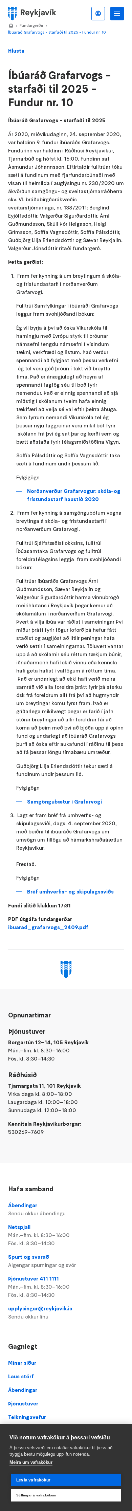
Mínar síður (22, 1362)
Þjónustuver (23, 1403)
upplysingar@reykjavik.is (40, 1312)
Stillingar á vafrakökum (36, 1495)
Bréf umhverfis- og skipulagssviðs (70, 891)
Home (11, 26)
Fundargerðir (31, 25)
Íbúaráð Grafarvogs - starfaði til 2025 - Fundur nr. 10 (57, 32)
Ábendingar (37, 1209)
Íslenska (98, 13)
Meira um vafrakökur (30, 1462)
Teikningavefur (27, 1417)
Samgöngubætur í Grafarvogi (64, 801)
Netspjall (39, 1235)
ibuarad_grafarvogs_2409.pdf (48, 927)
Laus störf (21, 1376)
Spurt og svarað (42, 1260)
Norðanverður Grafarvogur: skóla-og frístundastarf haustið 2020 (73, 494)
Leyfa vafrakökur (33, 1480)
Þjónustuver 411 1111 (39, 1286)
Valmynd (117, 13)
